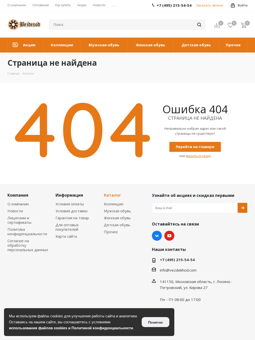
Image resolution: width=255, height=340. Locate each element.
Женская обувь (117, 217)
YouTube (169, 236)
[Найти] (199, 25)
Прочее (111, 231)
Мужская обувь (117, 210)
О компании (18, 203)
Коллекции (113, 203)
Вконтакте (157, 236)
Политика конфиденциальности (27, 231)
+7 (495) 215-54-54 (177, 259)
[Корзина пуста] (243, 25)
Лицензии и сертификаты (19, 220)
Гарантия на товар (72, 217)
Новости (15, 210)
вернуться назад (198, 156)
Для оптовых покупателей (67, 227)
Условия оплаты (70, 203)
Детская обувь (117, 224)
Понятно (155, 322)
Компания (17, 195)
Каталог (112, 195)
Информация (69, 195)
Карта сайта (66, 236)
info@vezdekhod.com (178, 270)
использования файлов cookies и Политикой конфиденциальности (71, 328)
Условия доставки (71, 210)
